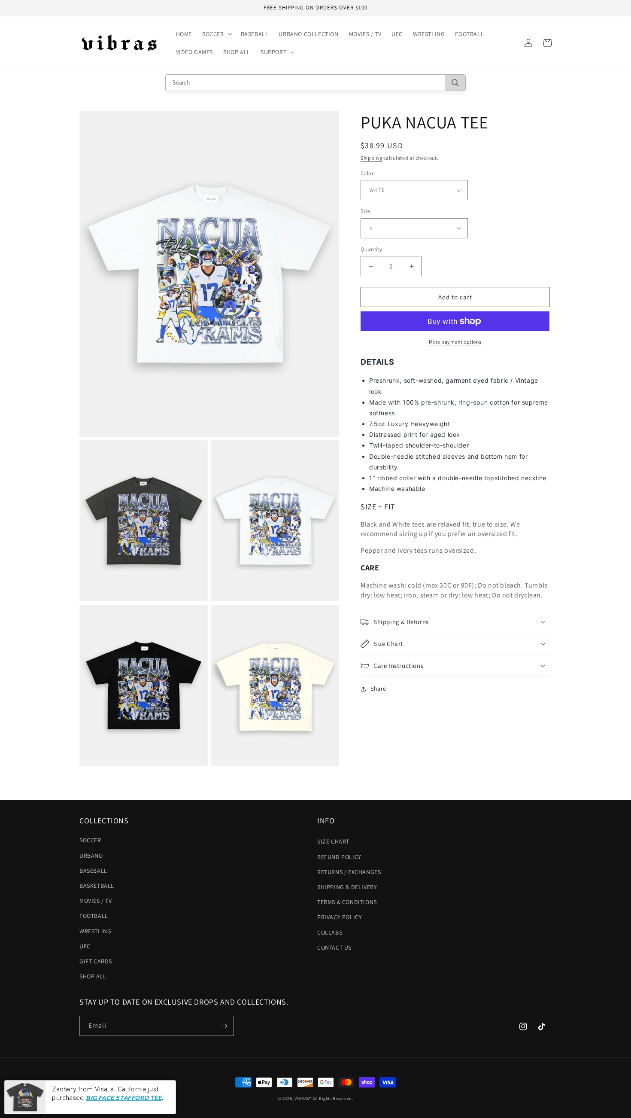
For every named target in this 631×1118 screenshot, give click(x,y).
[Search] (455, 83)
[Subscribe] (224, 1026)
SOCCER (90, 840)
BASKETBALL (96, 886)
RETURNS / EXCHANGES (349, 872)
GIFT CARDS (95, 961)
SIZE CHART (333, 841)
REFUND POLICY (339, 857)
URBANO (91, 855)
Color (367, 173)
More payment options (455, 341)
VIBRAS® (302, 1098)
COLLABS (329, 932)
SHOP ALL (92, 976)
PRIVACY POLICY (339, 917)
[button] (216, 34)
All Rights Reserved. (332, 1098)
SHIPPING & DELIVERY (347, 887)
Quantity (371, 249)
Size (365, 211)
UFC (85, 946)
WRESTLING (95, 931)
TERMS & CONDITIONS (347, 902)
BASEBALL (93, 870)
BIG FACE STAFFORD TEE (124, 1097)
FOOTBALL (93, 916)
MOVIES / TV (95, 901)
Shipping (371, 158)
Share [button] (378, 688)
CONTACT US (334, 947)
